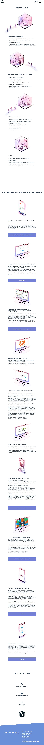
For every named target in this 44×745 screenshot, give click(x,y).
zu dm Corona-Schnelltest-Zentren (22, 234)
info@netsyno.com (22, 695)
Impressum (25, 740)
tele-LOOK (22, 659)
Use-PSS (22, 613)
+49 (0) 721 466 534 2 (22, 686)
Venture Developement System (22, 559)
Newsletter (22, 705)
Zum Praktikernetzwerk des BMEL (22, 329)
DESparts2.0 (22, 280)
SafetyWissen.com (22, 508)
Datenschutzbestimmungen (30, 741)
